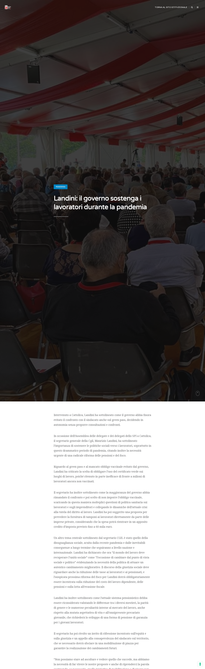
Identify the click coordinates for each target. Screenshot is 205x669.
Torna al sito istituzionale (171, 7)
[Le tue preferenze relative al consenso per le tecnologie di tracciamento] (200, 664)
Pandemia (60, 187)
